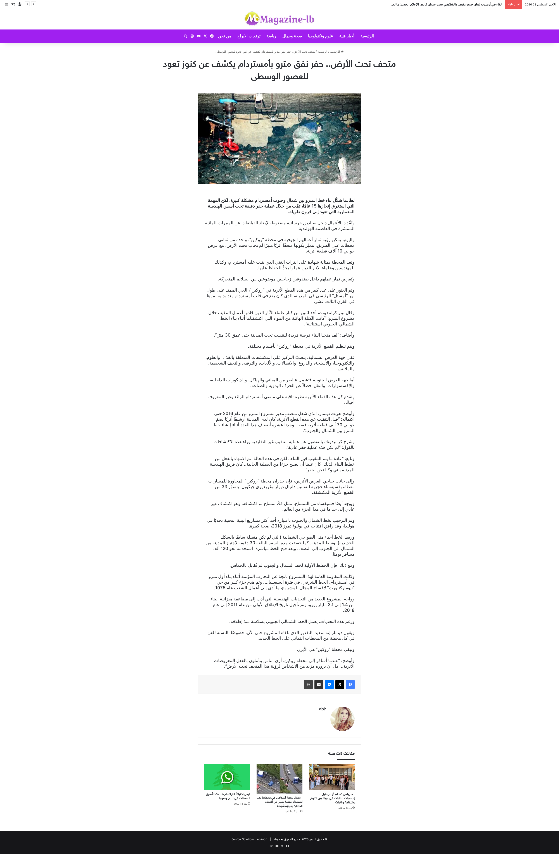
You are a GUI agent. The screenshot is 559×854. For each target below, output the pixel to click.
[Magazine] (279, 19)
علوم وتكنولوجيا (320, 36)
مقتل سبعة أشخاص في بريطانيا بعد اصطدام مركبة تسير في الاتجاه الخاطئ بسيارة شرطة (279, 802)
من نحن (224, 36)
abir (322, 709)
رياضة (271, 36)
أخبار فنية (346, 36)
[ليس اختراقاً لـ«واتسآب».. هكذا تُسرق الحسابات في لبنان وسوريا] (227, 777)
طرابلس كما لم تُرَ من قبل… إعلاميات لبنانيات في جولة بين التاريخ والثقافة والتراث (332, 798)
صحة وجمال (292, 36)
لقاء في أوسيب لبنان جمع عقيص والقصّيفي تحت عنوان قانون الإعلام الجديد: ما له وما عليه (442, 4)
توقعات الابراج (249, 36)
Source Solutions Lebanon (249, 839)
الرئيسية (367, 36)
